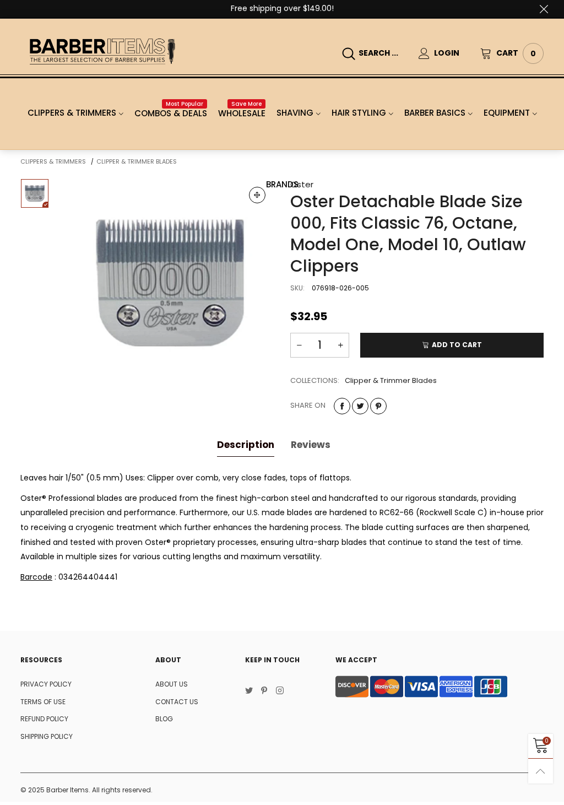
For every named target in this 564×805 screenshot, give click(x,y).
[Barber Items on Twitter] (249, 691)
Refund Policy (44, 718)
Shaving (294, 112)
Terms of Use (43, 701)
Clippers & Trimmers (72, 112)
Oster (301, 184)
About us (171, 684)
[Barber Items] (102, 51)
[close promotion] (543, 9)
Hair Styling (359, 112)
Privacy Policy (46, 684)
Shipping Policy (46, 736)
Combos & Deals (170, 113)
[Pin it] (378, 406)
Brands (282, 184)
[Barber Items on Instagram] (279, 691)
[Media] (257, 195)
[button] (299, 345)
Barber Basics (434, 112)
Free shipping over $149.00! (282, 8)
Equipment (507, 112)
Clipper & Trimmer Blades (391, 380)
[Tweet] (360, 406)
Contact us (176, 701)
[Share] (342, 406)
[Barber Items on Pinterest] (264, 691)
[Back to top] (540, 771)
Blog (164, 718)
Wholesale (241, 113)
